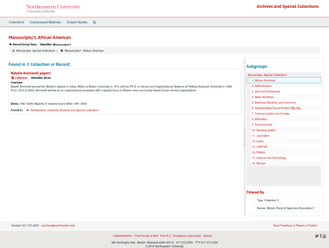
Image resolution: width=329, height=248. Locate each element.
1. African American (263, 80)
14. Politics (258, 152)
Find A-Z (165, 236)
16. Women (259, 163)
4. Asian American (263, 97)
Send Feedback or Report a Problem (295, 225)
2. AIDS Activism (262, 86)
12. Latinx (258, 141)
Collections (16, 22)
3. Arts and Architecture (266, 91)
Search (208, 236)
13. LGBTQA (259, 146)
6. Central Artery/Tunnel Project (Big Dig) (276, 108)
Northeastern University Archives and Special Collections (64, 110)
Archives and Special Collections (288, 6)
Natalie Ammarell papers (31, 73)
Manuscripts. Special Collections (35, 50)
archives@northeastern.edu (58, 225)
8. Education (259, 119)
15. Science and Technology (269, 158)
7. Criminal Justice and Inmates (271, 113)
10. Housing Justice (263, 130)
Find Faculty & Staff (146, 236)
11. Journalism (261, 135)
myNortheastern (122, 236)
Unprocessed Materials (45, 22)
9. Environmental (262, 124)
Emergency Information (187, 236)
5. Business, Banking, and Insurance (274, 102)
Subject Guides (77, 22)
